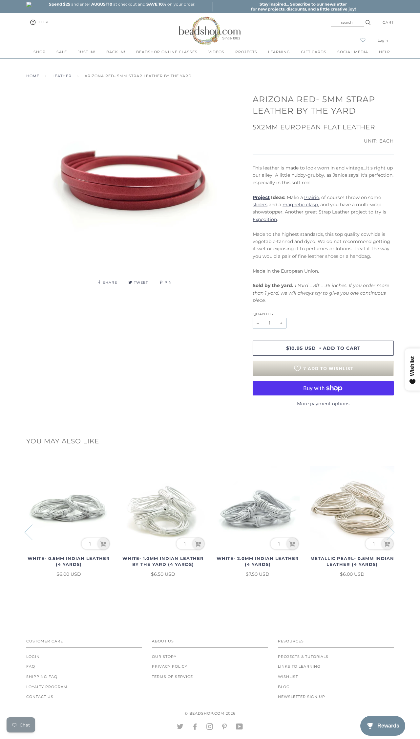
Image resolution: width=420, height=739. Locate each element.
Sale (61, 52)
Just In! (86, 52)
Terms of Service (172, 676)
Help (42, 22)
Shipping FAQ (41, 676)
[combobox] (347, 22)
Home (32, 76)
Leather (62, 76)
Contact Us (39, 696)
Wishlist (288, 676)
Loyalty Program (47, 686)
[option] (122, 4)
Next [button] (387, 531)
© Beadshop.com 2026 (210, 713)
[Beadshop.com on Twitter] (180, 728)
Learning (279, 52)
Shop (39, 52)
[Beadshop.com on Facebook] (195, 728)
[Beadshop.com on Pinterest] (224, 728)
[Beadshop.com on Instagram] (209, 728)
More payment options (323, 404)
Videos (216, 52)
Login (383, 40)
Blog (284, 686)
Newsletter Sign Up (301, 696)
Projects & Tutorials (303, 656)
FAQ (30, 666)
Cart (388, 22)
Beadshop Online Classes (167, 52)
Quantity (263, 314)
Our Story (164, 656)
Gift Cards (313, 52)
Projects (246, 52)
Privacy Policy (169, 666)
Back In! (115, 52)
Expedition (265, 219)
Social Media (352, 52)
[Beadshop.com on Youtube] (239, 728)
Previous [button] (32, 531)
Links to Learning (299, 666)
